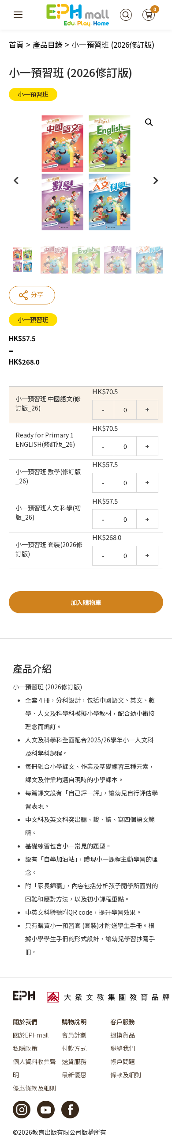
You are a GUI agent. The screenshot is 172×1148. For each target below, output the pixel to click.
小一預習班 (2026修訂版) (112, 44)
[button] (149, 122)
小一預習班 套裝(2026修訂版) (48, 549)
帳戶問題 (122, 1061)
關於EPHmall (31, 1034)
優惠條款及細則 (34, 1087)
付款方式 (74, 1048)
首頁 (16, 44)
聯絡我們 (122, 1048)
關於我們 (25, 1021)
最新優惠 (74, 1074)
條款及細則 (125, 1074)
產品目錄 (48, 44)
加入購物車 (86, 602)
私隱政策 (25, 1048)
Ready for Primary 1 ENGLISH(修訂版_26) (45, 439)
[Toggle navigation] (18, 15)
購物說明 (74, 1021)
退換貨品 (122, 1034)
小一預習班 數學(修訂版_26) (48, 476)
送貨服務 (74, 1061)
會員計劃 (74, 1034)
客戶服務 (122, 1021)
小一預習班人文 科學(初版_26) (48, 512)
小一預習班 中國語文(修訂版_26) (48, 403)
